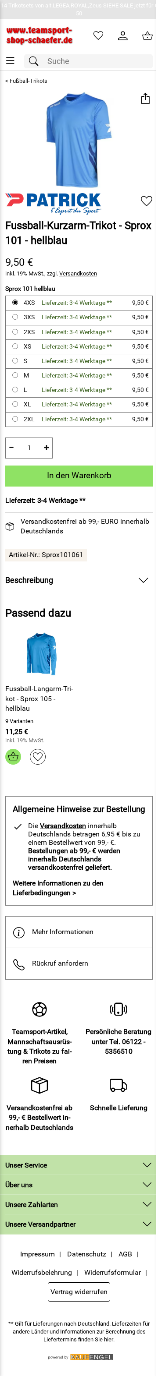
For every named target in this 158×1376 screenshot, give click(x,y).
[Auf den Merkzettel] (146, 200)
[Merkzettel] (98, 36)
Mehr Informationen (62, 932)
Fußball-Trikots (28, 81)
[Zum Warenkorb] (147, 36)
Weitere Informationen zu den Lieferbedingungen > (58, 888)
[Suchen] (36, 61)
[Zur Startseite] (39, 36)
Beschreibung (29, 580)
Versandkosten (78, 273)
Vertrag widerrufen (79, 1292)
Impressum (37, 1254)
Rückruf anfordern (60, 963)
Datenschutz (86, 1254)
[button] (145, 99)
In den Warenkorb (79, 475)
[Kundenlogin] (123, 36)
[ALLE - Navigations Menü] (10, 60)
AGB (125, 1254)
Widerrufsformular (112, 1272)
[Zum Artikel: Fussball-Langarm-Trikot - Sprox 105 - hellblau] (41, 654)
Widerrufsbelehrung (41, 1272)
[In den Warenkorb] (13, 757)
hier (108, 1339)
